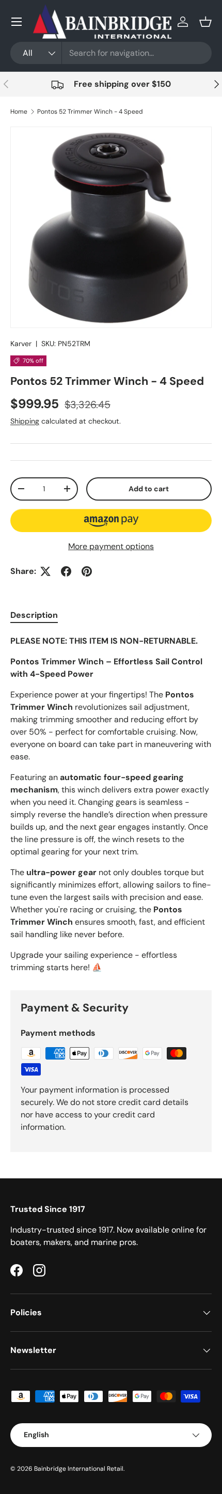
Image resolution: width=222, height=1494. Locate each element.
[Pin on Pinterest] (86, 571)
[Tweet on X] (45, 571)
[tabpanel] (111, 804)
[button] (205, 21)
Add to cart (149, 488)
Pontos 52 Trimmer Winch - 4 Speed (90, 111)
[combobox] (111, 53)
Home (18, 111)
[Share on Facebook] (66, 571)
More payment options (111, 546)
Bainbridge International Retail (78, 1469)
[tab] (34, 615)
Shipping (24, 421)
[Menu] (16, 21)
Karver (20, 343)
